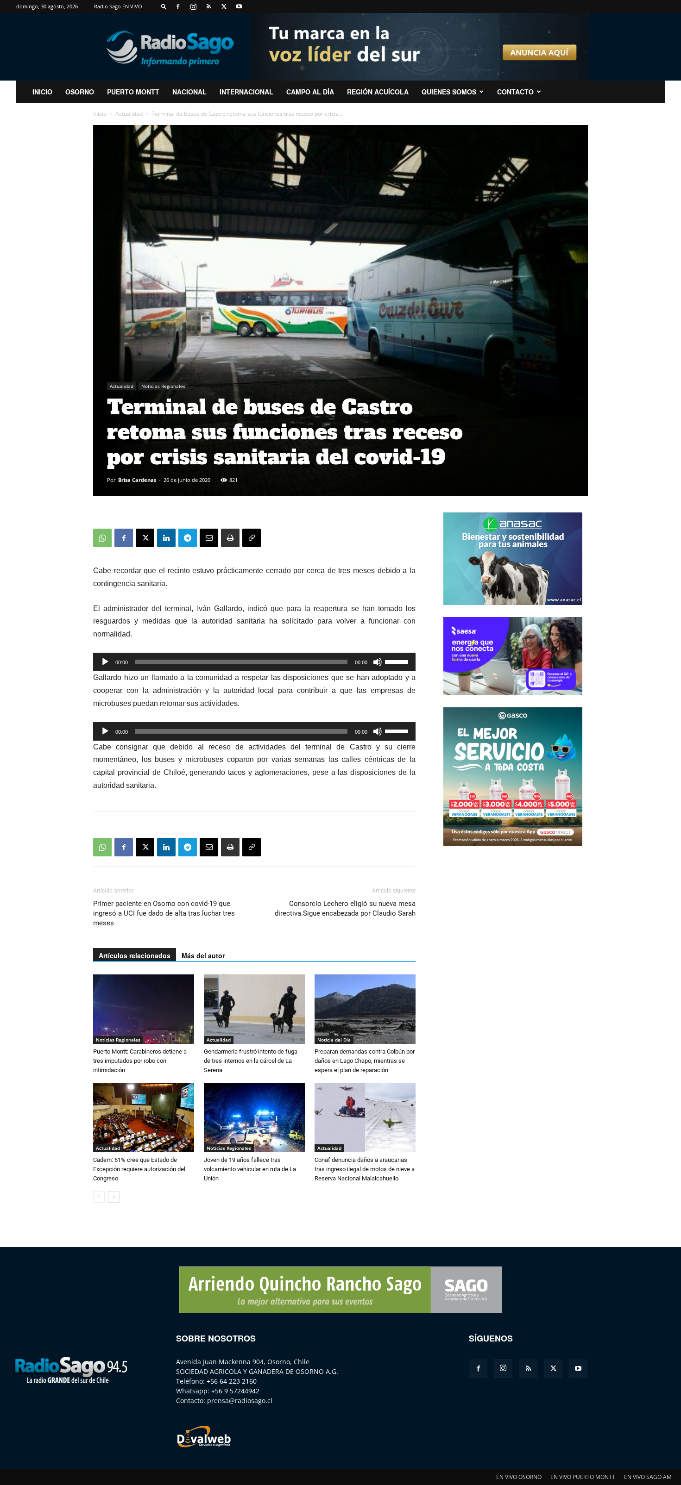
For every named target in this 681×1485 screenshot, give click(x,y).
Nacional (189, 91)
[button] (164, 6)
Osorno (79, 91)
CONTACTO (515, 91)
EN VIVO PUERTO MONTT (582, 1477)
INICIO (42, 91)
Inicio (100, 114)
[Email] (209, 538)
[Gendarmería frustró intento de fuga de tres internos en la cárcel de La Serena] (254, 1009)
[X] (224, 6)
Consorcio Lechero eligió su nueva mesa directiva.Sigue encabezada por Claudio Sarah (345, 908)
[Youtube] (239, 6)
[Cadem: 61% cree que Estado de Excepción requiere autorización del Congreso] (143, 1117)
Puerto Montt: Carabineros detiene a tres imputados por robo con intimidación (140, 1060)
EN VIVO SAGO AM (648, 1477)
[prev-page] (99, 1197)
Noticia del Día (334, 1039)
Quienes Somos (449, 91)
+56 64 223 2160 (232, 1381)
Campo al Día (310, 91)
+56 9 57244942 (235, 1390)
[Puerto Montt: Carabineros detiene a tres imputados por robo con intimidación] (143, 1009)
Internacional (246, 91)
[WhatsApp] (102, 538)
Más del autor (203, 955)
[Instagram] (193, 6)
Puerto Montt (133, 91)
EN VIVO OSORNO (519, 1477)
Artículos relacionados (134, 955)
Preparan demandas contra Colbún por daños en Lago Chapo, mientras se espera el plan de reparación (365, 1060)
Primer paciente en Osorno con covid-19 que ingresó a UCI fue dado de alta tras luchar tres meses (164, 913)
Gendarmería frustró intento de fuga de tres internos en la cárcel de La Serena (250, 1060)
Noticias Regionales (163, 386)
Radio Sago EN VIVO (118, 6)
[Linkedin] (166, 538)
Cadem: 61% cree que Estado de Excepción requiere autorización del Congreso (139, 1169)
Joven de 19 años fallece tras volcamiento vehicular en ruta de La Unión (250, 1169)
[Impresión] (230, 538)
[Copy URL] (251, 538)
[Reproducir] (105, 662)
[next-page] (114, 1197)
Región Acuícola (378, 91)
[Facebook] (178, 6)
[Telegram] (187, 538)
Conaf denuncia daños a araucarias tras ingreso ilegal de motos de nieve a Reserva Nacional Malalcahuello (365, 1169)
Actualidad (129, 114)
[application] (254, 662)
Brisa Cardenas (137, 479)
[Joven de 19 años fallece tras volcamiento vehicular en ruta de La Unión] (254, 1117)
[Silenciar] (377, 662)
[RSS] (208, 6)
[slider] (398, 661)
